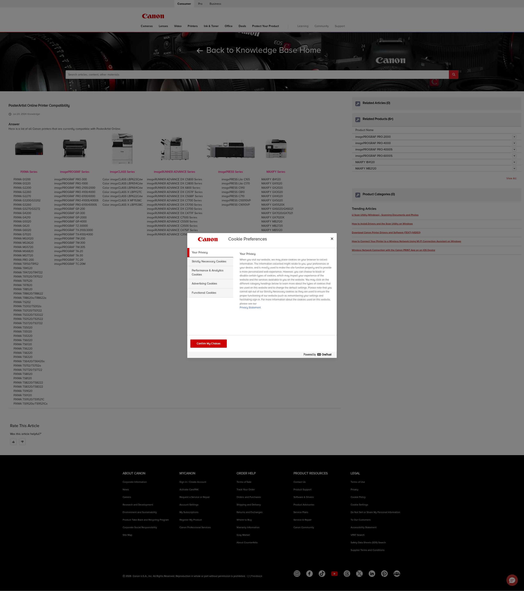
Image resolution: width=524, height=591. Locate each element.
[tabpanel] (286, 282)
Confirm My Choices (208, 343)
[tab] (210, 252)
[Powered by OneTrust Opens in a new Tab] (319, 355)
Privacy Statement (250, 307)
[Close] (332, 238)
